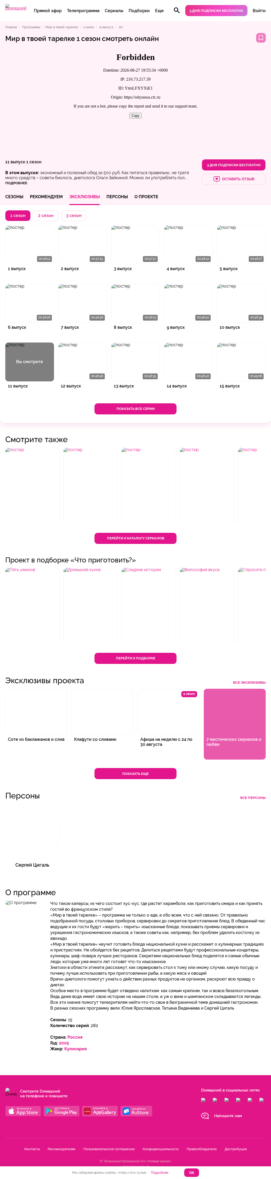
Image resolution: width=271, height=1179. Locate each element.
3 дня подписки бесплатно (216, 11)
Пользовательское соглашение (109, 1149)
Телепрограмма (83, 10)
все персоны (253, 798)
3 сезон (74, 215)
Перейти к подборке (135, 658)
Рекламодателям (61, 1149)
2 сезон (45, 215)
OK (191, 1173)
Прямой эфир (48, 10)
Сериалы (114, 10)
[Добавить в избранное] (261, 38)
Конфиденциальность (161, 1149)
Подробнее (159, 1172)
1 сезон (33, 161)
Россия (75, 1037)
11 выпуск (15, 161)
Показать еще (135, 774)
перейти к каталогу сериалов (135, 538)
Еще (159, 10)
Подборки (139, 10)
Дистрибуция (236, 1149)
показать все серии (135, 409)
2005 (64, 1043)
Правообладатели (202, 1149)
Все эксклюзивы (249, 683)
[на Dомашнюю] (15, 8)
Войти (259, 10)
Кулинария (75, 1048)
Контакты (32, 1149)
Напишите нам (228, 1115)
